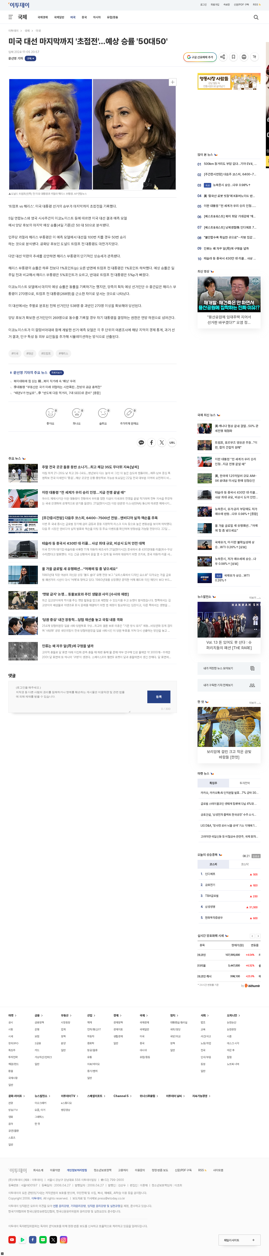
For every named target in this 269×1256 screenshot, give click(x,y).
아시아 (97, 17)
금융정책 (39, 1022)
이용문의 (140, 1170)
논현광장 (231, 1029)
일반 (10, 1085)
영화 (10, 1116)
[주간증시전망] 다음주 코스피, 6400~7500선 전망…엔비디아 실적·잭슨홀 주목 (100, 518)
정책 (63, 1036)
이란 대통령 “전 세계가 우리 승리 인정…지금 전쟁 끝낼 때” (83, 492)
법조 (203, 1022)
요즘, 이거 (40, 1110)
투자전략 (245, 783)
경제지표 (118, 1029)
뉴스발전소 (41, 1096)
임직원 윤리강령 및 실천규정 (103, 1206)
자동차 (90, 1036)
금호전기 (210, 885)
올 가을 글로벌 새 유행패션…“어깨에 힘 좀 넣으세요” (79, 569)
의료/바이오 (93, 1064)
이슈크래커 (40, 1103)
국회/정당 (175, 1029)
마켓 (10, 1015)
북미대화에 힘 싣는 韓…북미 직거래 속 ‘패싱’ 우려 (44, 381)
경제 (116, 1015)
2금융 (38, 1043)
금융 (37, 1015)
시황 (10, 1029)
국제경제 (43, 17)
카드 (37, 1050)
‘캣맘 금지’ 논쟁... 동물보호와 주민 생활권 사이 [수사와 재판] (85, 594)
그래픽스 (39, 1116)
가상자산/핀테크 (43, 1057)
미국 (72, 17)
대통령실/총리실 (178, 1022)
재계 (89, 1022)
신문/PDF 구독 (241, 4)
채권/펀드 (13, 1064)
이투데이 (13, 30)
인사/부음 (206, 1057)
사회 (203, 1015)
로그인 (203, 4)
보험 (37, 1036)
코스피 (213, 864)
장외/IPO (13, 1043)
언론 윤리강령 (61, 1206)
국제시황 (13, 1078)
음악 (10, 1123)
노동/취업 (206, 1043)
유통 (89, 1057)
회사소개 (38, 1170)
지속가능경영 (199, 1096)
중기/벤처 (92, 1071)
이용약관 (55, 1170)
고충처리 (123, 1170)
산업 (89, 1015)
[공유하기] (223, 57)
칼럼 (229, 1057)
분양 (63, 1043)
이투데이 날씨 (174, 1096)
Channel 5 (121, 1096)
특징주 (213, 783)
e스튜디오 (66, 1103)
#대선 (29, 353)
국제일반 (59, 17)
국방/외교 (175, 1036)
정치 (172, 1015)
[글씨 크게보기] (255, 57)
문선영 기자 (15, 58)
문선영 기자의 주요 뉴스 (30, 373)
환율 (10, 1071)
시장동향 (65, 1022)
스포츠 (11, 1137)
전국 (203, 1050)
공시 (10, 1022)
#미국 (15, 353)
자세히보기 (56, 372)
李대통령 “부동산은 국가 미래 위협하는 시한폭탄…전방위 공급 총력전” (58, 387)
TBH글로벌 (212, 895)
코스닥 (245, 864)
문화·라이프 (15, 1096)
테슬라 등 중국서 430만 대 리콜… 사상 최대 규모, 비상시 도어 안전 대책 (93, 543)
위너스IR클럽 (147, 1096)
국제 (22, 17)
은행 (37, 1029)
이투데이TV (68, 1096)
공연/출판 (13, 1130)
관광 (10, 1103)
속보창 (226, 4)
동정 (203, 1064)
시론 (229, 1036)
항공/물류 (92, 1050)
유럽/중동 (112, 17)
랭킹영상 (65, 1110)
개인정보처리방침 (77, 1170)
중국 (84, 17)
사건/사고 (206, 1036)
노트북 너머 (233, 1064)
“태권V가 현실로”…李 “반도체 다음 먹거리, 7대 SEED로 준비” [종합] (57, 393)
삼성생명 (210, 906)
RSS (255, 4)
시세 (10, 1036)
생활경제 (118, 1036)
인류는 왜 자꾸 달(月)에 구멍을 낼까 (68, 646)
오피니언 (232, 1015)
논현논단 (231, 1022)
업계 (63, 1029)
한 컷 (37, 1123)
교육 (203, 1029)
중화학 (90, 1043)
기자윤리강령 (78, 1206)
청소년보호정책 (102, 1170)
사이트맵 (218, 1170)
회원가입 (215, 4)
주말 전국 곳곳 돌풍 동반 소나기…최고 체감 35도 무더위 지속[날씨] (90, 467)
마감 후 (231, 1050)
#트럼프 (46, 353)
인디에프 (210, 874)
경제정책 (118, 1022)
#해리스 (63, 353)
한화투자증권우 (214, 917)
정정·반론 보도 (160, 1170)
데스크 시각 (233, 1043)
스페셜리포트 (94, 1096)
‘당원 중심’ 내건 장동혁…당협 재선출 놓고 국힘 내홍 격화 (82, 620)
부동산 (65, 1015)
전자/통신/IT (94, 1029)
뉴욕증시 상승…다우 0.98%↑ (228, 185)
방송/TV (13, 1110)
